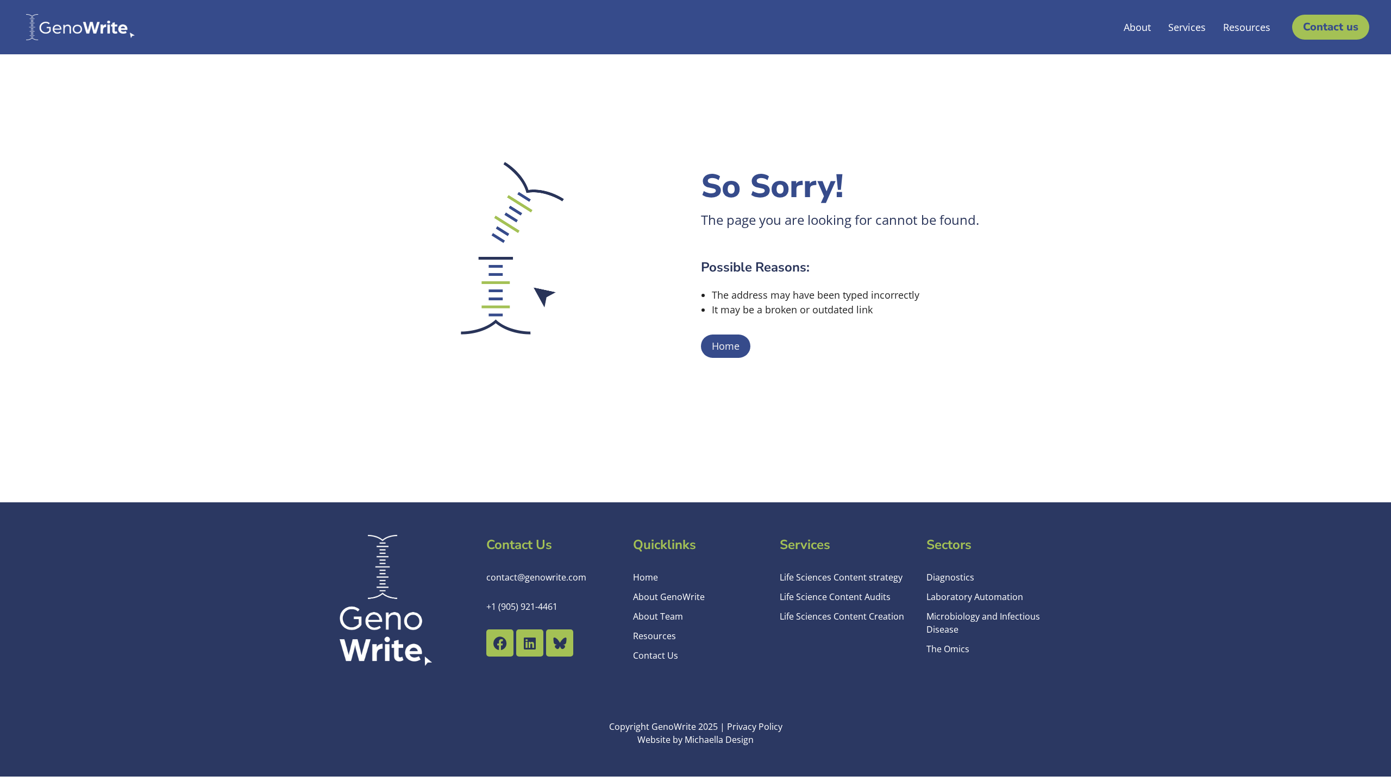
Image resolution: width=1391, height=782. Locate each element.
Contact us (1330, 27)
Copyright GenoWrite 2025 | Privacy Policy (695, 727)
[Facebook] (499, 643)
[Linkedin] (529, 643)
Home (726, 345)
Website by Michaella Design (695, 740)
